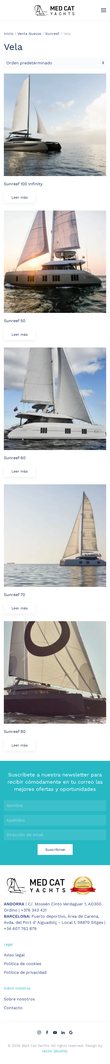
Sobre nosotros (19, 999)
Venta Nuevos (29, 34)
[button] (103, 10)
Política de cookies (22, 963)
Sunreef (52, 34)
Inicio (8, 34)
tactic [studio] (54, 1051)
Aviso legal (14, 955)
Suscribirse (55, 849)
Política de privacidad (25, 972)
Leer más (20, 197)
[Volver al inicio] (55, 10)
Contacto (13, 1007)
